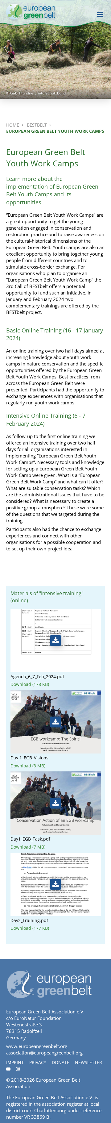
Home (12, 125)
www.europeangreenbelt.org (36, 1046)
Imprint (15, 1062)
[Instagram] (18, 1069)
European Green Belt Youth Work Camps (55, 131)
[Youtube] (8, 1069)
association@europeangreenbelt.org (44, 1053)
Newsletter (88, 1062)
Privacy (37, 1062)
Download (29, 684)
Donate (60, 1062)
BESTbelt (37, 125)
